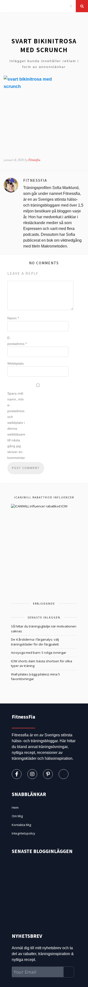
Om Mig (17, 816)
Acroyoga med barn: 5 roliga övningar (38, 652)
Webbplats (15, 363)
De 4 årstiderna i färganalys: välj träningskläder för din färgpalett (35, 641)
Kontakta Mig (21, 825)
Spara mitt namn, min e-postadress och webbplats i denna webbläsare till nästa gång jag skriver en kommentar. (16, 425)
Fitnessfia (34, 160)
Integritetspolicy (23, 833)
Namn (13, 318)
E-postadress (17, 341)
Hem (15, 807)
